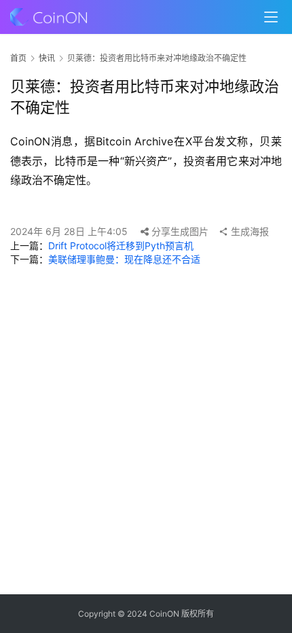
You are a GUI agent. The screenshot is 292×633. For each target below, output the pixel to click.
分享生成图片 (178, 231)
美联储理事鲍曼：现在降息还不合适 (124, 259)
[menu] (271, 17)
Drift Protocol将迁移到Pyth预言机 (121, 245)
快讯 (47, 58)
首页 (18, 58)
